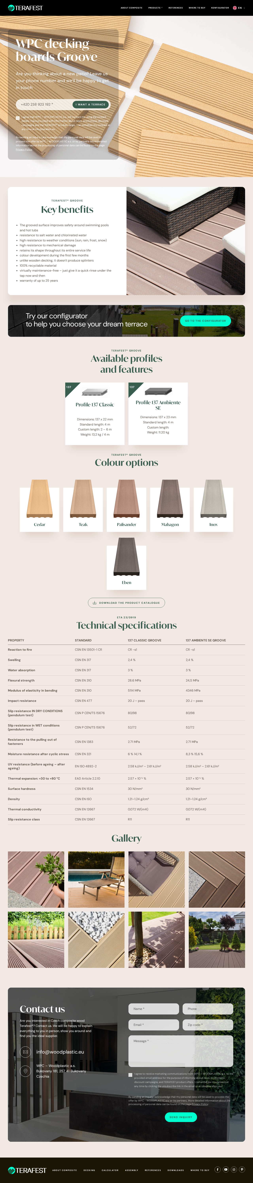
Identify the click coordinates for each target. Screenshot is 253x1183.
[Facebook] (217, 1170)
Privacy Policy (24, 149)
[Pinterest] (242, 1170)
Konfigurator (220, 8)
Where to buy (197, 8)
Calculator (110, 1170)
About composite (132, 8)
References (176, 8)
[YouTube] (226, 1170)
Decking (89, 1170)
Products (154, 8)
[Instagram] (234, 1170)
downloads (176, 1170)
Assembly (131, 1170)
